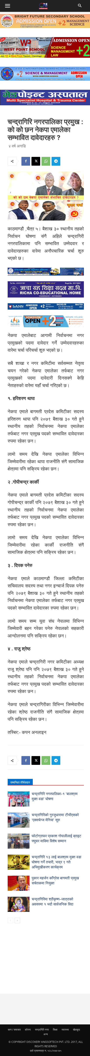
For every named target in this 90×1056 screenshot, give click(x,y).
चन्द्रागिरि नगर (42, 1029)
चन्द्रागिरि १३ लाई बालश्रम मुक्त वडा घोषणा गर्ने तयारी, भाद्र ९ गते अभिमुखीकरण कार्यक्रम (56, 862)
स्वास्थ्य (65, 1029)
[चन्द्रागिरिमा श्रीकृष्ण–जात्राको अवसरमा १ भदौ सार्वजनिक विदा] (18, 904)
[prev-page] (10, 920)
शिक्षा (55, 1029)
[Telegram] (56, 161)
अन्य (45, 1034)
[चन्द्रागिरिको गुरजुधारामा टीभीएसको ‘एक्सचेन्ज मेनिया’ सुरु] (18, 820)
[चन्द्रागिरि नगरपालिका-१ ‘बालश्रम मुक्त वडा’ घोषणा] (18, 799)
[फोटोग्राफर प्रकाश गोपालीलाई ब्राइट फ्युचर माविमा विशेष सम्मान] (18, 841)
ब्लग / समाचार (14, 1029)
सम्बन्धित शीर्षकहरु (20, 782)
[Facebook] (25, 161)
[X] (35, 161)
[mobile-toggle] (7, 6)
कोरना (28, 1029)
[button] (80, 6)
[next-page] (17, 920)
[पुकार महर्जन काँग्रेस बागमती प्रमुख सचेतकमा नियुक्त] (18, 883)
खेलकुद (76, 1029)
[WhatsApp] (46, 161)
